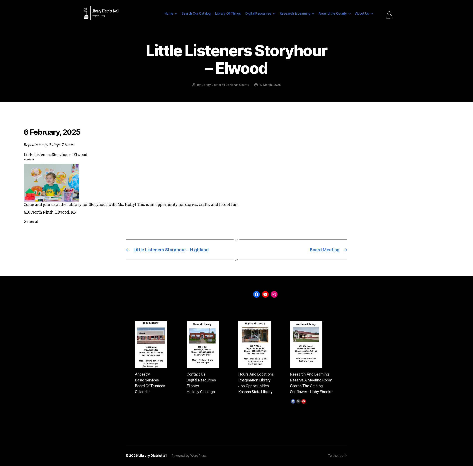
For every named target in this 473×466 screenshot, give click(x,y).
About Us (362, 13)
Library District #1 (152, 456)
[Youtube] (303, 401)
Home (168, 13)
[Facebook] (293, 401)
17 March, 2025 (270, 85)
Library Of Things (228, 13)
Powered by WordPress (189, 456)
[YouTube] (265, 294)
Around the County (333, 13)
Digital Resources (258, 13)
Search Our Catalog (196, 13)
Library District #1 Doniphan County (225, 85)
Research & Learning (295, 13)
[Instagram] (298, 401)
